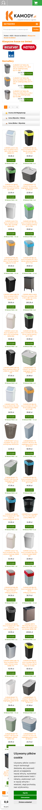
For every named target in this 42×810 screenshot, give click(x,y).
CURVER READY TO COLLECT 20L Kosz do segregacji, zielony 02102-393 (11, 480)
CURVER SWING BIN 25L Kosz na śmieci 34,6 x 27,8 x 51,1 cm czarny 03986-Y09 (11, 297)
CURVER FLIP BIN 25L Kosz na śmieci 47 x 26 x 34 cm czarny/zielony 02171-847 (29, 333)
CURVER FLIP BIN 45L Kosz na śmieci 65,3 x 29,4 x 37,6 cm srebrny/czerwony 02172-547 (11, 590)
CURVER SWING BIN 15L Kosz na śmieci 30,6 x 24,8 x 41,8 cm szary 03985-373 (11, 663)
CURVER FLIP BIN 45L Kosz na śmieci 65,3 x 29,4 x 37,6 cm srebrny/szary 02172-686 (22, 94)
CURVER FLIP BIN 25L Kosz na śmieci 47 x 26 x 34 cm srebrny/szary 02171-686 (22, 67)
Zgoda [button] (25, 793)
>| (17, 107)
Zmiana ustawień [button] (25, 802)
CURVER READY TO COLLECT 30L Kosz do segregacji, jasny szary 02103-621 (29, 443)
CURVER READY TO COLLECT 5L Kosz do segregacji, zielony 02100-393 (29, 370)
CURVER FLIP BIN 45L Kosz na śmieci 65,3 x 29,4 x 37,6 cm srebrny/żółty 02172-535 (11, 260)
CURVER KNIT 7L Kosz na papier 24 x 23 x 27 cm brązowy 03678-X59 (10, 442)
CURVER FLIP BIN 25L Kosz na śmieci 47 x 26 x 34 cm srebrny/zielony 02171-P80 (29, 223)
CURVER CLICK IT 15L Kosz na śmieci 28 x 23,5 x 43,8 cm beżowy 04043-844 (11, 553)
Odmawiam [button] (25, 797)
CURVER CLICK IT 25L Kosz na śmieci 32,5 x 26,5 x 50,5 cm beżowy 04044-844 (11, 333)
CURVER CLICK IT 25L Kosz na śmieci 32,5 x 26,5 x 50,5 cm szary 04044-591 (11, 150)
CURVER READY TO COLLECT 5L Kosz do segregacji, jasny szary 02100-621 (29, 736)
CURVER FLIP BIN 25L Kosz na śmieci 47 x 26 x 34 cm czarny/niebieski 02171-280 (29, 480)
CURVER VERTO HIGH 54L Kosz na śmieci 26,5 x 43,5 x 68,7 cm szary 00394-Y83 (29, 297)
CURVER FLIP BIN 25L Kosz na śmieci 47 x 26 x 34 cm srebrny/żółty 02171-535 (23, 80)
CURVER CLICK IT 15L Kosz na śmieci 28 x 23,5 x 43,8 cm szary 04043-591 (11, 406)
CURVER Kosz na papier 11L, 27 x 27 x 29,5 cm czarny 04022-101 (30, 516)
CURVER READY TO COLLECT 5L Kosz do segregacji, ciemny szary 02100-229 (29, 187)
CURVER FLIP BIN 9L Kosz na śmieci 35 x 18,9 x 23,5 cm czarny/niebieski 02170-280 (11, 517)
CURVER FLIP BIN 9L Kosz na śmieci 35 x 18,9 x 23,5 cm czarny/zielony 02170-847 (11, 187)
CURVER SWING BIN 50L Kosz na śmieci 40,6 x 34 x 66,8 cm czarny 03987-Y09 (11, 370)
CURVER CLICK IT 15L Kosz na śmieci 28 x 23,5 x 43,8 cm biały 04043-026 (29, 553)
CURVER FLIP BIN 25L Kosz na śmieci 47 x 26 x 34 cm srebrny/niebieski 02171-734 (29, 260)
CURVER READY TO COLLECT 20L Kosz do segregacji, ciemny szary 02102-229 (29, 699)
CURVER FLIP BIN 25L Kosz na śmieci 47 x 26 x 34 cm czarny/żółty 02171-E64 (29, 150)
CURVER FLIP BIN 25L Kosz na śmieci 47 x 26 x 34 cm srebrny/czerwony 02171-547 (29, 590)
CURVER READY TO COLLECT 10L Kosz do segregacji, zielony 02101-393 (11, 736)
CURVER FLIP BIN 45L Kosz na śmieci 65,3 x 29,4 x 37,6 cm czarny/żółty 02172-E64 (29, 663)
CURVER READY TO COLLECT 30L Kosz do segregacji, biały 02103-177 (11, 699)
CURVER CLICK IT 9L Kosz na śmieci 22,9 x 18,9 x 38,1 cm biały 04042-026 (11, 223)
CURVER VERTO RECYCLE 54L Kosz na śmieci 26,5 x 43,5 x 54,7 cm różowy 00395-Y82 (29, 626)
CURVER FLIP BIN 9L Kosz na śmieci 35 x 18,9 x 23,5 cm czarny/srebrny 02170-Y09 (11, 627)
